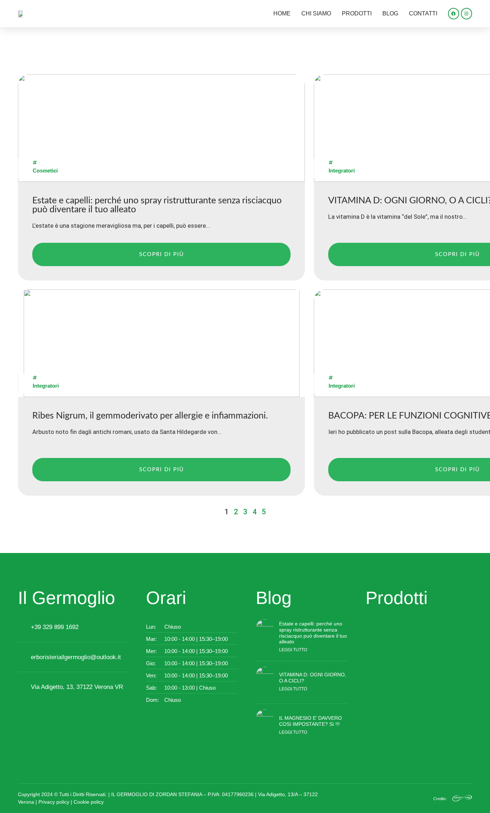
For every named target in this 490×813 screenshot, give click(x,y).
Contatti (423, 13)
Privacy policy (53, 802)
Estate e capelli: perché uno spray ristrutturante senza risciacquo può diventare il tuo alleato (313, 632)
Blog (390, 13)
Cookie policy (89, 802)
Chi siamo (316, 13)
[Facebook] (453, 13)
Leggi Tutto (293, 649)
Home (282, 13)
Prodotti (357, 13)
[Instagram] (466, 13)
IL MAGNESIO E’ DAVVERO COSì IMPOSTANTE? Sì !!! (310, 721)
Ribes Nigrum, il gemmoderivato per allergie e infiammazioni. (150, 415)
